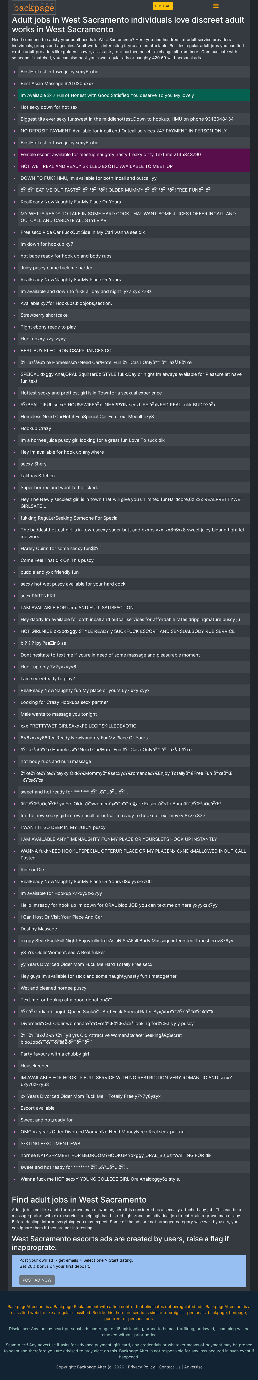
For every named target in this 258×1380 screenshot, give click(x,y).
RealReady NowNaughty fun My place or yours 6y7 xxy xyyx (85, 690)
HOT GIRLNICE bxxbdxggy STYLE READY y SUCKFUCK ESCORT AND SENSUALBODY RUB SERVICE (128, 631)
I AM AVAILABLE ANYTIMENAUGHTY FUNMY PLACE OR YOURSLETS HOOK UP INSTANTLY (119, 839)
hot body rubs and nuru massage (56, 761)
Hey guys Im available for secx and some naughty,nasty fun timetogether (99, 976)
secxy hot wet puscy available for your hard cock (73, 584)
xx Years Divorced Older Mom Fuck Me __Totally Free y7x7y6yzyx (91, 1096)
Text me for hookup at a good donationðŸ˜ (66, 999)
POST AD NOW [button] (37, 1280)
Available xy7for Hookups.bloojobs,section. (66, 303)
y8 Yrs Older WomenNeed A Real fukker (63, 952)
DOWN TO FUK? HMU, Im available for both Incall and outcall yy (89, 178)
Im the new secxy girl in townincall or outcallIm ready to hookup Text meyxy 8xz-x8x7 (113, 815)
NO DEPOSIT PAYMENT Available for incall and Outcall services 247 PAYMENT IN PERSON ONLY (124, 130)
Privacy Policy (141, 1366)
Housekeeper (35, 1065)
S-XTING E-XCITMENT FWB (50, 1143)
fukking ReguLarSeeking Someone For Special (69, 518)
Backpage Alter (91, 1366)
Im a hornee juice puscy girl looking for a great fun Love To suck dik (93, 440)
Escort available (37, 1108)
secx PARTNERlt (38, 595)
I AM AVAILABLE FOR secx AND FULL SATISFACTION (77, 607)
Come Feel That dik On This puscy (57, 560)
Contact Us (169, 1366)
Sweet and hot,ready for (47, 1119)
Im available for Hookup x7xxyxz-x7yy (61, 893)
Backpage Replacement (76, 1306)
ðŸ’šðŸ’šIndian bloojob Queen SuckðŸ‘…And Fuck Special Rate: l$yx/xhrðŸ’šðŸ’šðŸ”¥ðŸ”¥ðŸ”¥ (117, 1011)
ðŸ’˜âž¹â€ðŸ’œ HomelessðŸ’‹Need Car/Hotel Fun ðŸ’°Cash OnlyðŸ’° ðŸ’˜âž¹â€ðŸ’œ (106, 362)
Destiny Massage (39, 928)
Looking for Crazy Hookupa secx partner (64, 702)
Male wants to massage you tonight (59, 714)
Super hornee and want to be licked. (59, 487)
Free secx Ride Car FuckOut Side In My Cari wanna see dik (83, 232)
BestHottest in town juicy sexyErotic (59, 71)
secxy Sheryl (34, 463)
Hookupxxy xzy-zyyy (43, 338)
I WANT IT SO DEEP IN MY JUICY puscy (63, 827)
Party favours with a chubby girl (55, 1054)
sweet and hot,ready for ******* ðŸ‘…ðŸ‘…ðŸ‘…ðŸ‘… (74, 791)
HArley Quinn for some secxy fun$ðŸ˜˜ (62, 548)
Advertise (193, 1366)
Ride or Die (32, 869)
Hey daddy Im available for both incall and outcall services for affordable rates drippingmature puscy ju (130, 619)
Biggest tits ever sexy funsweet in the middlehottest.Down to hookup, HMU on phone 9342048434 (127, 119)
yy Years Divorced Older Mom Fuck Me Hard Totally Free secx (86, 964)
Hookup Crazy (36, 428)
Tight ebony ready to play (48, 327)
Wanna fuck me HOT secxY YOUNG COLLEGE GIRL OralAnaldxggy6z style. (100, 1179)
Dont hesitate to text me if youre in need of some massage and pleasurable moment (110, 655)
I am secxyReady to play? (48, 678)
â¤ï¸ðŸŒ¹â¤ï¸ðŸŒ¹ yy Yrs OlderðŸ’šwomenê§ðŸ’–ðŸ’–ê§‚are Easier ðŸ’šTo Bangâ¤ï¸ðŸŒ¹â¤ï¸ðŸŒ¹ (121, 803)
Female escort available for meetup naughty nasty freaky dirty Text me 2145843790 (111, 154)
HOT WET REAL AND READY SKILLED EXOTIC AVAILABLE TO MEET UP (97, 166)
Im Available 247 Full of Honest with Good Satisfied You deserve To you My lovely (107, 95)
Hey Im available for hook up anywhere (62, 452)
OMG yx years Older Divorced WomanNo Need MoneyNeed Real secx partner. (104, 1131)
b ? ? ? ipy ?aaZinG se (43, 643)
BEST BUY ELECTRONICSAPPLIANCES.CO (66, 350)
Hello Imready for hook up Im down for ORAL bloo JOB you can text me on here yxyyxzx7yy (119, 905)
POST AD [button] (163, 6)
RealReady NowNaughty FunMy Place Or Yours (71, 201)
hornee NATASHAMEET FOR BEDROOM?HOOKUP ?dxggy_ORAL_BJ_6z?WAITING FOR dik (116, 1155)
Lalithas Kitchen (38, 475)
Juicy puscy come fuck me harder (56, 267)
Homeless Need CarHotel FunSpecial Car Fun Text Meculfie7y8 (87, 416)
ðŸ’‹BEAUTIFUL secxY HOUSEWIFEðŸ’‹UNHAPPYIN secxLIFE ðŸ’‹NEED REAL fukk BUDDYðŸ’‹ (118, 404)
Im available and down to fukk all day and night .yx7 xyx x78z (86, 291)
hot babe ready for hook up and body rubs (66, 256)
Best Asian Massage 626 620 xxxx (57, 83)
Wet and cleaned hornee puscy (53, 988)
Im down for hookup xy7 (47, 244)
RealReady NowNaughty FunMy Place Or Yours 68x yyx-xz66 (86, 881)
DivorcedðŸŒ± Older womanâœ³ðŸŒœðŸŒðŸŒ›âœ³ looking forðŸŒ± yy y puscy (107, 1023)
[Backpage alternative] (34, 7)
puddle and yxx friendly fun (50, 572)
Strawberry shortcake (44, 315)
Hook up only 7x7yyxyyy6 (48, 666)
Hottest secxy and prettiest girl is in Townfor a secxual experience (91, 392)
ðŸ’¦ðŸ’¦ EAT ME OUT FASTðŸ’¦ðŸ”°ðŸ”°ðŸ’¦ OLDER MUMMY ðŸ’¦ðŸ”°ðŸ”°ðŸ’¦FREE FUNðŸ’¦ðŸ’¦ (117, 190)
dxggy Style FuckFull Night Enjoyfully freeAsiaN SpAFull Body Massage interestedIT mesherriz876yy (127, 940)
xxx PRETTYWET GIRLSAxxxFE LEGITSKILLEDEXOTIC (78, 726)
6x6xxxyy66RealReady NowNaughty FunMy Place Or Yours (84, 737)
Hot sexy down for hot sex (49, 107)
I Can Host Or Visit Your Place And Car (61, 917)
